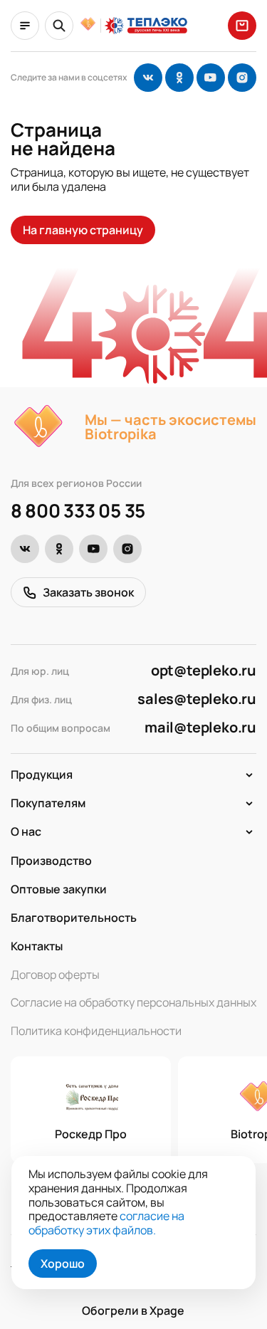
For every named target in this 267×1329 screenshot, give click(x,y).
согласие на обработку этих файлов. (106, 1223)
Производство (51, 860)
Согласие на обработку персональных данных (133, 1003)
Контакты (37, 946)
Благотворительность (74, 917)
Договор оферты (55, 974)
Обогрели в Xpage (133, 1310)
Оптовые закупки (59, 889)
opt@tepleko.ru (203, 670)
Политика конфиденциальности (96, 1031)
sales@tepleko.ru (196, 699)
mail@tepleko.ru (200, 727)
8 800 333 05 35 (78, 510)
